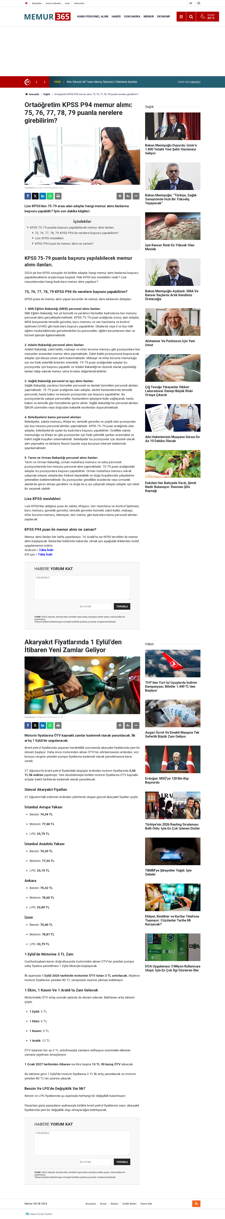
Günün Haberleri (53, 3)
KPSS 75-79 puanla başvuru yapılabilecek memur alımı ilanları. (72, 227)
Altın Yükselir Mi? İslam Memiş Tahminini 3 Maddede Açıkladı (102, 81)
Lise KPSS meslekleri (49, 238)
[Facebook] (28, 196)
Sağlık (46, 94)
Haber (116, 16)
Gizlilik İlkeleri (129, 1203)
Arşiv (67, 3)
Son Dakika (132, 16)
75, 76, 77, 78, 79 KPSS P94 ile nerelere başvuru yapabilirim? (76, 233)
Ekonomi (163, 16)
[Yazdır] (58, 196)
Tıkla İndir (46, 550)
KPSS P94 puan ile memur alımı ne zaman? (64, 243)
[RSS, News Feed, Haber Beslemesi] (196, 1203)
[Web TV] (191, 3)
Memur (149, 16)
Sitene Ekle (79, 3)
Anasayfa (33, 94)
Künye (103, 1203)
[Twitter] (35, 196)
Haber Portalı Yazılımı (41, 1214)
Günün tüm (189, 81)
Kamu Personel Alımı (92, 16)
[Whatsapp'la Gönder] (50, 196)
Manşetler (37, 3)
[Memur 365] (48, 16)
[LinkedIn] (42, 196)
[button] (120, 196)
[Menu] (181, 17)
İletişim (114, 1203)
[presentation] (36, 82)
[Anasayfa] (26, 3)
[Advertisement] (112, 52)
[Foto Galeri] (198, 3)
